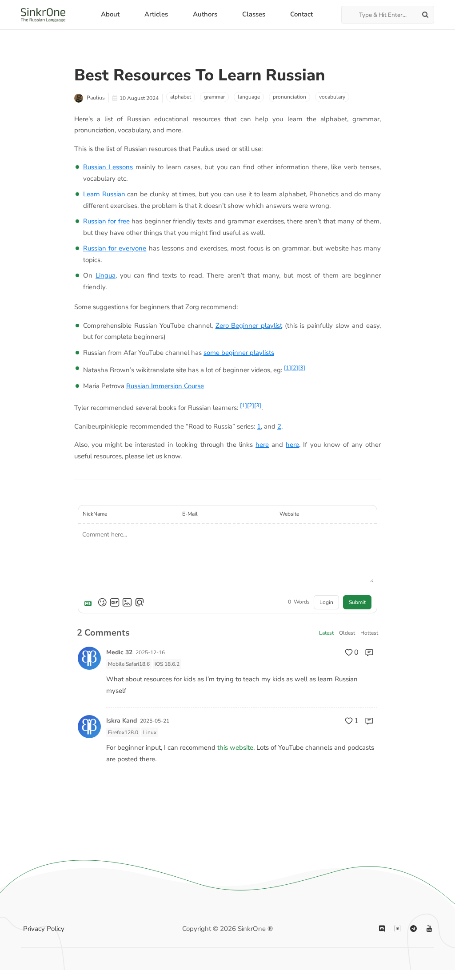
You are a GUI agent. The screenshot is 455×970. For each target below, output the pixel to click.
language (249, 96)
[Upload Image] (127, 602)
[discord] (382, 929)
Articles (156, 14)
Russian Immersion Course (165, 386)
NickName (95, 513)
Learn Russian (104, 194)
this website (235, 747)
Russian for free (106, 221)
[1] (287, 367)
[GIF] (114, 602)
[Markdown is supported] (89, 602)
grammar (214, 96)
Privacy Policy (43, 928)
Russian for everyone (114, 248)
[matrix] (397, 929)
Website (289, 513)
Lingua (106, 275)
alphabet (180, 96)
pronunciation (289, 96)
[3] (301, 367)
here (262, 444)
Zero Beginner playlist (249, 325)
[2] (294, 367)
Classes (253, 14)
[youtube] (429, 929)
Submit (357, 602)
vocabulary (332, 96)
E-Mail (190, 513)
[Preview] (139, 602)
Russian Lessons (108, 167)
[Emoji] (102, 602)
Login (326, 602)
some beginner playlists (239, 352)
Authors (205, 14)
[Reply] (369, 652)
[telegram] (413, 929)
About (110, 14)
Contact (301, 14)
